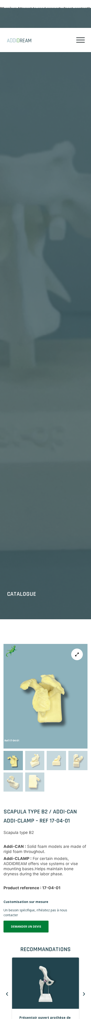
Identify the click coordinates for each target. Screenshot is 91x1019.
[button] (7, 994)
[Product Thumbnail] (77, 654)
